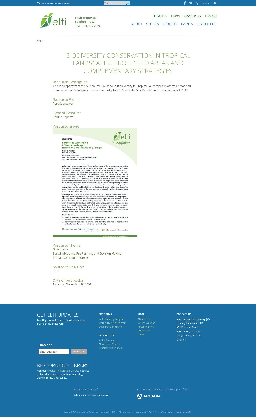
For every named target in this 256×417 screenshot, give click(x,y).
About (136, 24)
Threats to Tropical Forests (71, 258)
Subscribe (45, 345)
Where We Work (147, 322)
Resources (192, 16)
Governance (60, 249)
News (175, 16)
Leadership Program (110, 326)
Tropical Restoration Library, (63, 370)
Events (187, 24)
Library (211, 16)
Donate (160, 16)
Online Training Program (112, 322)
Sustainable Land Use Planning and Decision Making (87, 253)
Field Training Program (112, 319)
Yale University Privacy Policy (147, 412)
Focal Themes (146, 326)
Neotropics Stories (109, 344)
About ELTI (144, 319)
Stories (152, 24)
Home (39, 40)
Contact (205, 3)
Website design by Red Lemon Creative (176, 412)
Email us (181, 339)
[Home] (70, 30)
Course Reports (63, 117)
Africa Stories (106, 340)
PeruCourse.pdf (63, 103)
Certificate (206, 24)
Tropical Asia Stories (110, 348)
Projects (170, 24)
